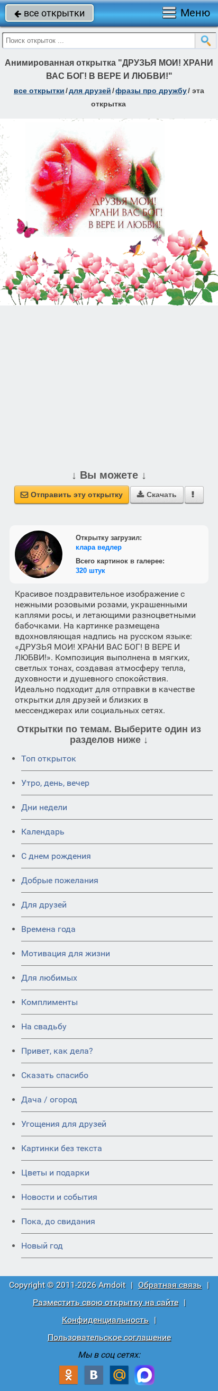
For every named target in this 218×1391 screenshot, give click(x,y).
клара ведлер (99, 547)
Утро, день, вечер (55, 783)
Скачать (157, 494)
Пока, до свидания (58, 1221)
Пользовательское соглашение (109, 1337)
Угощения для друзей (63, 1124)
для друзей (90, 90)
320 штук (90, 571)
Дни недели (44, 807)
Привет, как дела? (57, 1051)
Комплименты (49, 1002)
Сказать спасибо (54, 1075)
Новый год (42, 1246)
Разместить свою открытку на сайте (105, 1302)
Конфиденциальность (105, 1320)
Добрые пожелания (59, 880)
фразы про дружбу (151, 90)
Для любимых (49, 978)
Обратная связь (170, 1285)
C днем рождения (56, 856)
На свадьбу (44, 1026)
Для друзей (44, 905)
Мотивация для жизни (65, 953)
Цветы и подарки (55, 1173)
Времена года (48, 929)
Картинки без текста (61, 1148)
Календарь (43, 832)
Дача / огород (49, 1099)
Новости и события (59, 1197)
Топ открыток (48, 758)
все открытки (49, 13)
